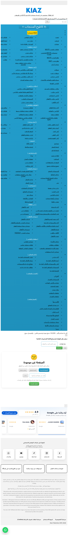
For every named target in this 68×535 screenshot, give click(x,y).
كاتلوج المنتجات (34, 26)
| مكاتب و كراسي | (32, 86)
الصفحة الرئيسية (44, 370)
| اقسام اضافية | (32, 299)
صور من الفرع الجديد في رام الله (11, 468)
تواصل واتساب (34, 384)
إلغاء (65, 348)
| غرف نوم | (32, 35)
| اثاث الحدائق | (32, 255)
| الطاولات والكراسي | (32, 105)
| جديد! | (32, 31)
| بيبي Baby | (32, 204)
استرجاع (59, 348)
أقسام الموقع (51, 19)
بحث (25, 375)
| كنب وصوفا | (32, 67)
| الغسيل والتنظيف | (32, 273)
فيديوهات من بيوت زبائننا (34, 468)
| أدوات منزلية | (32, 122)
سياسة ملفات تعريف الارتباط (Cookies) (29, 519)
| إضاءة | (32, 141)
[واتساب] (5, 530)
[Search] (47, 21)
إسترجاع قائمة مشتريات (39, 19)
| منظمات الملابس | (32, 239)
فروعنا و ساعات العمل (56, 468)
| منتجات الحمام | (32, 169)
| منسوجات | (32, 186)
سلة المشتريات (61, 19)
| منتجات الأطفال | (32, 217)
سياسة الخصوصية (60, 519)
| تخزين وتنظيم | (32, 47)
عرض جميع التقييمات (9, 413)
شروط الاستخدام (48, 519)
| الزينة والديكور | (32, 153)
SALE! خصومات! (32, 33)
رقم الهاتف (62, 344)
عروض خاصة (23, 370)
